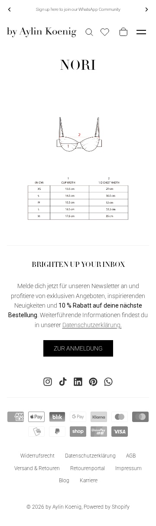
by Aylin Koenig (63, 507)
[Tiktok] (63, 381)
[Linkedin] (78, 381)
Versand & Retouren (37, 468)
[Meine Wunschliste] (105, 32)
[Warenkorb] (122, 32)
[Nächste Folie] (146, 9)
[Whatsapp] (108, 381)
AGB (131, 455)
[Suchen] (89, 32)
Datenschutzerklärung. (92, 324)
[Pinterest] (93, 381)
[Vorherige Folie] (9, 9)
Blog (64, 480)
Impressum (128, 468)
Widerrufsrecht (37, 455)
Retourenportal (87, 468)
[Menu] (141, 32)
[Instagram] (47, 381)
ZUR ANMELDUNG (78, 347)
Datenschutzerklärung (90, 455)
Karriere (89, 480)
